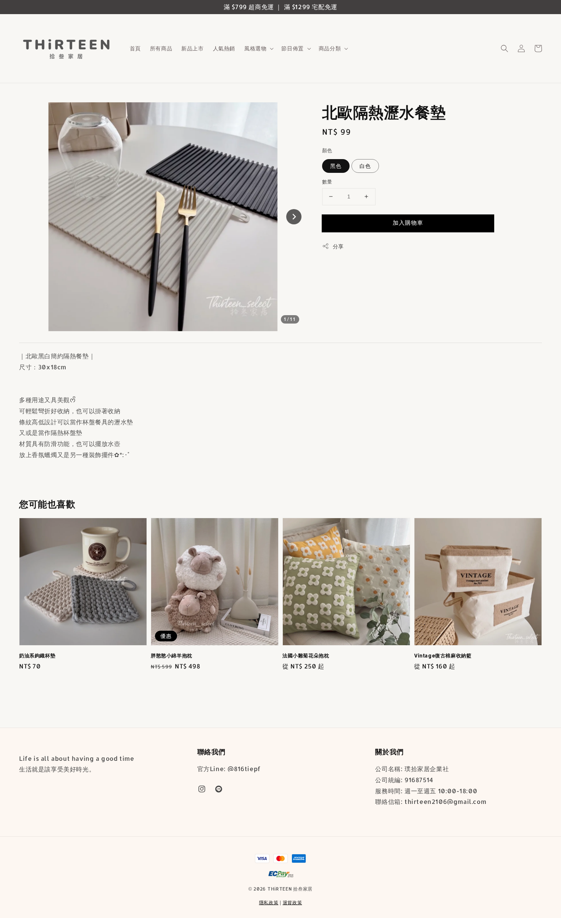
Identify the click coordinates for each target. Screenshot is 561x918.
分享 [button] (338, 246)
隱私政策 (269, 902)
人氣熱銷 (224, 48)
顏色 (327, 150)
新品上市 (192, 48)
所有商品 (161, 48)
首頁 (135, 48)
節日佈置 (292, 48)
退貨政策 (292, 902)
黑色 (336, 166)
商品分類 (330, 48)
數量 (327, 182)
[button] (504, 48)
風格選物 (255, 48)
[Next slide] (293, 216)
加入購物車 (408, 222)
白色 (365, 166)
